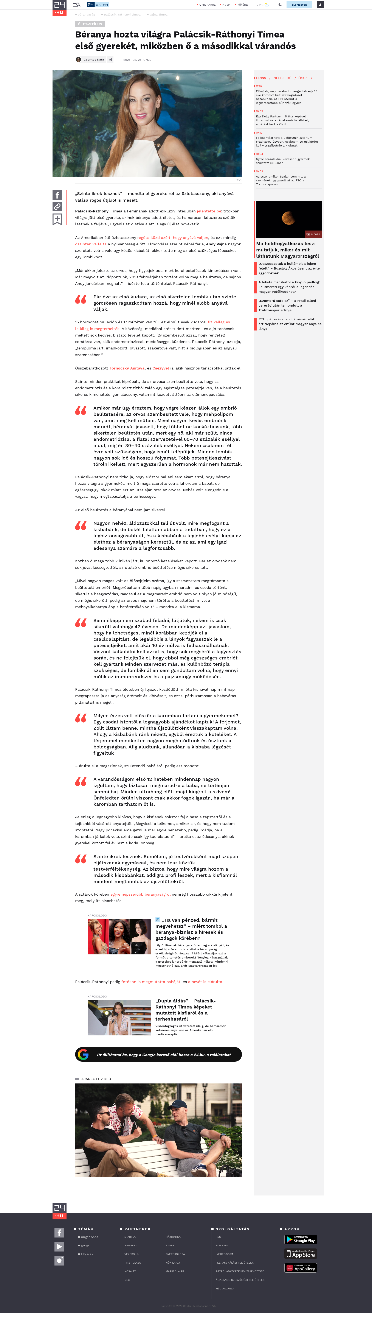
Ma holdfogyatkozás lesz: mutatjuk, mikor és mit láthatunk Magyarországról (287, 250)
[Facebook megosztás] (57, 195)
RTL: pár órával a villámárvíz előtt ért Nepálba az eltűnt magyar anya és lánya (290, 324)
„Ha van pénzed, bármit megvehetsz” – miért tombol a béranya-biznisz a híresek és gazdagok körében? (191, 929)
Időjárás (242, 4)
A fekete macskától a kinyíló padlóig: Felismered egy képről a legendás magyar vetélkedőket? (289, 287)
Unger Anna (207, 4)
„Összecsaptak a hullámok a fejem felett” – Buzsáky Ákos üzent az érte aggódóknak (289, 268)
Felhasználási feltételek (235, 1262)
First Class (132, 1262)
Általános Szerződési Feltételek (240, 1279)
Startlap (130, 1236)
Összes (305, 78)
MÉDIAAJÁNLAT (226, 1288)
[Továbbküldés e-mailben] (57, 206)
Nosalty (130, 1271)
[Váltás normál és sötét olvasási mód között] (280, 4)
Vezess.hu (131, 1254)
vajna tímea (158, 14)
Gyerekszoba (175, 1254)
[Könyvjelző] (57, 219)
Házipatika (173, 1236)
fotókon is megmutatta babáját (150, 981)
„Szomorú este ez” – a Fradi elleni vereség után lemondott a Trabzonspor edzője (287, 305)
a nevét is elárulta (205, 981)
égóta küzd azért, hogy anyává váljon (173, 237)
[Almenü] (76, 5)
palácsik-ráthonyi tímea (122, 14)
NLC (127, 1279)
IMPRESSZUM (224, 1254)
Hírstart (130, 1245)
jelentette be (209, 211)
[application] (158, 1130)
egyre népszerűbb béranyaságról (140, 894)
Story (170, 1245)
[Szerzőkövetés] (110, 59)
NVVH (226, 4)
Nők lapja (173, 1262)
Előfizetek (299, 5)
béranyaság (86, 14)
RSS (218, 1236)
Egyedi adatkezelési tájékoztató (240, 1271)
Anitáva (137, 368)
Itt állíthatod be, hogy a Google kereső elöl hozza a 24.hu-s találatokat (164, 1054)
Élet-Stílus (90, 24)
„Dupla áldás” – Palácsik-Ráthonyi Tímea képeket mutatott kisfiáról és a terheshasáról (185, 1010)
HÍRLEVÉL (222, 1245)
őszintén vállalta (91, 244)
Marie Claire (175, 1271)
